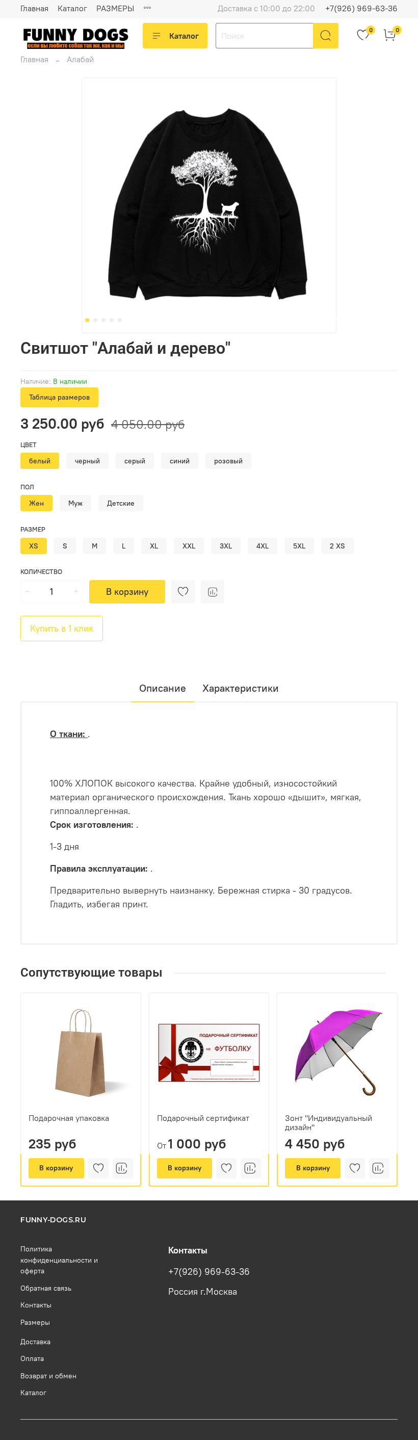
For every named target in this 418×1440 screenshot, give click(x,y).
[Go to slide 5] (120, 320)
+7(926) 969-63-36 (361, 8)
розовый (228, 460)
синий (180, 460)
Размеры (35, 1322)
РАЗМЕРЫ (115, 8)
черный (87, 460)
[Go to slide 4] (112, 320)
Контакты (35, 1305)
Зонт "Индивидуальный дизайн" (328, 1122)
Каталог (72, 8)
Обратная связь (45, 1288)
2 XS (337, 546)
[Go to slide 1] (87, 320)
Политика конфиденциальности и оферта (59, 1259)
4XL (262, 546)
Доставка (35, 1341)
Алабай (80, 59)
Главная (34, 8)
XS (33, 546)
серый (134, 460)
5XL (299, 546)
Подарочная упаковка (69, 1118)
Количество (41, 571)
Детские (121, 503)
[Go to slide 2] (95, 320)
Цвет (28, 445)
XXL (188, 546)
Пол (27, 487)
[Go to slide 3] (103, 320)
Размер (32, 529)
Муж (75, 503)
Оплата (32, 1358)
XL (154, 546)
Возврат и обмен (48, 1375)
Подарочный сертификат (203, 1118)
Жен (36, 503)
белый (39, 460)
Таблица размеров (59, 397)
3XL (226, 546)
